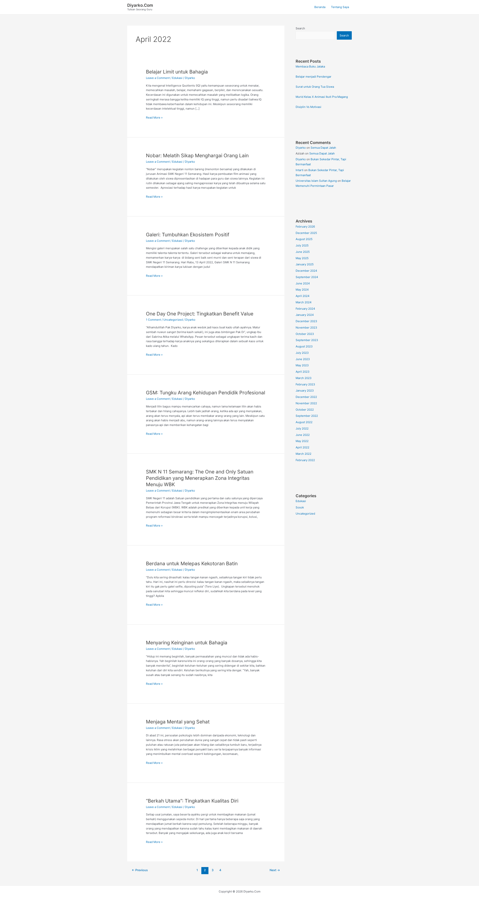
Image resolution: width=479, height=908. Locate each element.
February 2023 (305, 384)
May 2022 (302, 441)
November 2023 (306, 327)
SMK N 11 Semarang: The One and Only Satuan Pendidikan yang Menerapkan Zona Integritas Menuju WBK (199, 478)
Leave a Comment (158, 78)
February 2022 (305, 460)
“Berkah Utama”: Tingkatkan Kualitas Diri (192, 801)
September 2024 (307, 277)
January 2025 (305, 264)
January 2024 (305, 315)
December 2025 (306, 233)
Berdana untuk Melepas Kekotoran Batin (192, 563)
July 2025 (302, 245)
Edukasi (177, 78)
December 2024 (306, 270)
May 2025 (302, 258)
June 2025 (303, 252)
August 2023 (304, 346)
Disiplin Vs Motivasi (308, 107)
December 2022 (306, 397)
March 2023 (304, 378)
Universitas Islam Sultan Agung (316, 180)
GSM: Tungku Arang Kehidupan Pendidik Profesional (205, 392)
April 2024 (302, 296)
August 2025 (304, 239)
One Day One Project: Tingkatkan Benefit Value (199, 314)
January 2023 (305, 390)
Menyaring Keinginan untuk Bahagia (186, 642)
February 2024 (305, 308)
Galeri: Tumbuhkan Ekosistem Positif (187, 234)
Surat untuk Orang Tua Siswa (315, 86)
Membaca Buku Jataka (310, 66)
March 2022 (303, 453)
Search (300, 28)
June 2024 (303, 283)
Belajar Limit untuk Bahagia (177, 72)
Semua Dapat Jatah (323, 147)
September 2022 (307, 416)
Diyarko (301, 147)
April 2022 (302, 447)
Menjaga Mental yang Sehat (178, 722)
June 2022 (303, 435)
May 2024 (302, 289)
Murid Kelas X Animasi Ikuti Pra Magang (322, 97)
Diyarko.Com (140, 5)
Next (275, 870)
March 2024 (304, 302)
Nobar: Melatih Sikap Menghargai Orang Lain (197, 155)
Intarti (299, 170)
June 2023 (303, 359)
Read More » (154, 118)
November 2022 (306, 403)
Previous (140, 870)
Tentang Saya (340, 7)
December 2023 (306, 321)
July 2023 (302, 353)
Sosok (300, 507)
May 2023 (302, 365)
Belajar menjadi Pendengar (313, 76)
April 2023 (302, 371)
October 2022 (305, 409)
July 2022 (302, 428)
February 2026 (305, 226)
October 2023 (305, 334)
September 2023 (307, 340)
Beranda (319, 7)
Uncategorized (173, 319)
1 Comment (153, 319)
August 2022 (304, 422)
